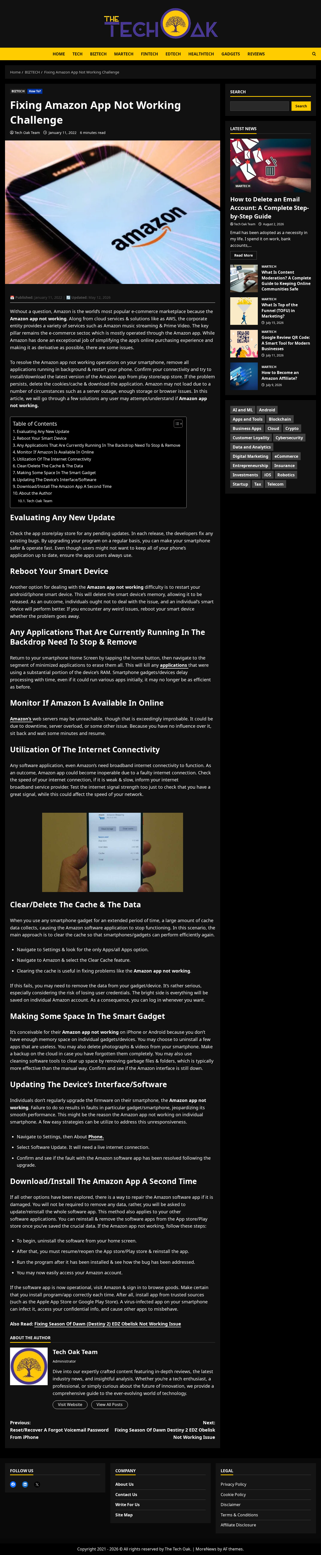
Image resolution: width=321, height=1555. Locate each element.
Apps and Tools (248, 419)
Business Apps (247, 428)
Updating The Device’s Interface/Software (56, 479)
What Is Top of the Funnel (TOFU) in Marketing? (244, 311)
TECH (77, 54)
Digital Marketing (250, 456)
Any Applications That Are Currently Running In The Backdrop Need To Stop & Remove (99, 445)
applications (174, 665)
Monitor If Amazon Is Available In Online (55, 452)
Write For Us (127, 1504)
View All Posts (110, 1404)
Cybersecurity (289, 437)
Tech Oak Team (27, 132)
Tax (257, 484)
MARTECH (123, 54)
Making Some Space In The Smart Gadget (56, 472)
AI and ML (243, 410)
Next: (165, 1430)
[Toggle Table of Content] (175, 423)
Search (238, 92)
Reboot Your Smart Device (41, 438)
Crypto (292, 428)
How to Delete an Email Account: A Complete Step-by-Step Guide (269, 207)
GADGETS (230, 54)
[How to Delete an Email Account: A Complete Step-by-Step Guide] (270, 166)
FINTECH (149, 54)
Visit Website (70, 1404)
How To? (35, 91)
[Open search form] (314, 54)
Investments (245, 475)
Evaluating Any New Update (43, 431)
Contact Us (126, 1494)
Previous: (59, 1430)
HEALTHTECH (201, 54)
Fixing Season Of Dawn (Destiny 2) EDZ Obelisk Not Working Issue (107, 1324)
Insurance (284, 465)
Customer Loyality (251, 437)
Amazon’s (21, 719)
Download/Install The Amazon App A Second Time (64, 486)
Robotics (286, 475)
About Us (124, 1484)
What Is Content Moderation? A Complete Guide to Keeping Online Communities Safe (244, 278)
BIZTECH (98, 54)
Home (59, 54)
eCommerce (286, 456)
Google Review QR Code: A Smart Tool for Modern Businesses (244, 343)
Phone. (96, 1137)
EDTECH (173, 54)
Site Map (124, 1515)
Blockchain (280, 419)
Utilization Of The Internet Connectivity (54, 459)
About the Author (35, 493)
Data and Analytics (252, 447)
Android (267, 410)
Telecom (275, 484)
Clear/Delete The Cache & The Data (50, 466)
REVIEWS (256, 54)
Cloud (273, 428)
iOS (267, 475)
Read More (245, 256)
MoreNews (206, 1549)
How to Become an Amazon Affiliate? (244, 376)
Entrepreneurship (250, 465)
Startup (240, 484)
